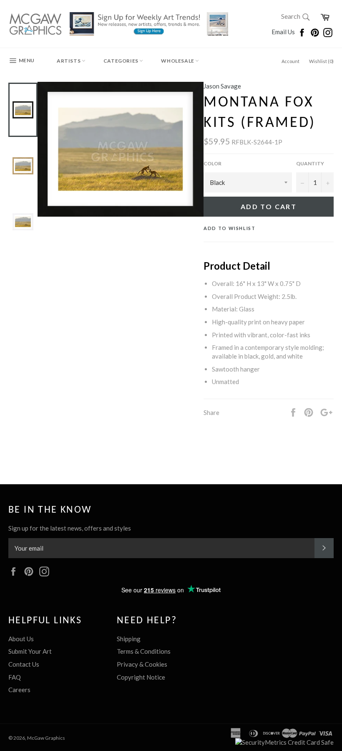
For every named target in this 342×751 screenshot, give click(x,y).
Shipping (129, 638)
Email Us (284, 31)
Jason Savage (222, 86)
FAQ (14, 677)
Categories (121, 61)
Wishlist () (321, 61)
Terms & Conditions (144, 651)
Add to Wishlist (230, 228)
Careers (19, 689)
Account (290, 61)
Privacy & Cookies (142, 664)
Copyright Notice (141, 677)
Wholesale (178, 61)
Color (212, 163)
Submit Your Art (30, 651)
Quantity (310, 163)
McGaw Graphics (46, 738)
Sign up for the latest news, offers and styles (69, 528)
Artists (69, 61)
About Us (21, 638)
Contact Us (23, 664)
